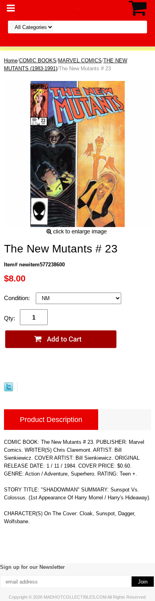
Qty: (9, 318)
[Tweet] (8, 390)
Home (10, 61)
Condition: (17, 298)
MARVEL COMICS (80, 61)
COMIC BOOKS (37, 61)
